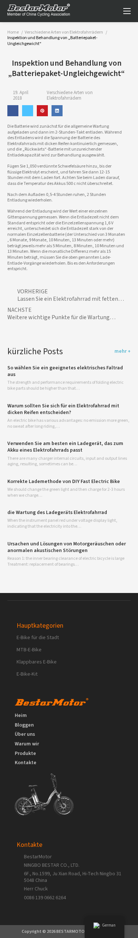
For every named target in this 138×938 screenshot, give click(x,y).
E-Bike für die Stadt (38, 637)
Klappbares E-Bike (37, 662)
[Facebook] (12, 110)
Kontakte (25, 763)
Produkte (25, 754)
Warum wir (27, 744)
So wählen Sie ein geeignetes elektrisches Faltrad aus (65, 371)
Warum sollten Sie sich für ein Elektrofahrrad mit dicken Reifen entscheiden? (63, 409)
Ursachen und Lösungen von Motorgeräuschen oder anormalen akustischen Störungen (66, 547)
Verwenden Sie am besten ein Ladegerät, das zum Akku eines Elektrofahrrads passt (65, 447)
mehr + (122, 352)
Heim (21, 716)
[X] (27, 110)
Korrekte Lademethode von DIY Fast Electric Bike (63, 481)
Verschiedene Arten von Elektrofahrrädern (70, 95)
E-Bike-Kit (27, 674)
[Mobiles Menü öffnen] (127, 11)
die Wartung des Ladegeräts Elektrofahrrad (57, 512)
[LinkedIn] (57, 110)
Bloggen (24, 725)
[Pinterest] (42, 110)
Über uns (25, 735)
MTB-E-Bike (29, 649)
